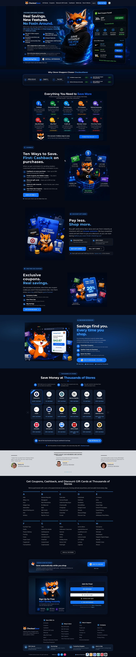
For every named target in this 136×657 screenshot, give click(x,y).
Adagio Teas (26, 505)
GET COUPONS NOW (31, 309)
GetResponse (45, 532)
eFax (97, 500)
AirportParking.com (28, 510)
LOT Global (81, 539)
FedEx (25, 529)
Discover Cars (81, 515)
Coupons (51, 3)
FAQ (80, 625)
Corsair (61, 515)
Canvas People (64, 500)
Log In (94, 3)
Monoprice (99, 526)
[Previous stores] (27, 412)
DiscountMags (82, 512)
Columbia (62, 512)
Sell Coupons (64, 636)
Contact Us (82, 632)
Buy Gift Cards (65, 626)
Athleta (25, 515)
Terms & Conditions (102, 635)
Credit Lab (82, 627)
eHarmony (99, 502)
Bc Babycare (44, 505)
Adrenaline (26, 507)
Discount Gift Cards (61, 3)
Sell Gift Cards (65, 629)
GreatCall (43, 539)
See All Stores (93, 440)
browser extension (90, 231)
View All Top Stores (68, 552)
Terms (93, 605)
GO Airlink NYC (45, 537)
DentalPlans (81, 505)
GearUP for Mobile (46, 529)
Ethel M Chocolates (101, 507)
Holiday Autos (63, 539)
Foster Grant (26, 539)
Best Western (45, 512)
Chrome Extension (84, 640)
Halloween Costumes (66, 529)
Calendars (62, 497)
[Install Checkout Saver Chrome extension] (109, 3)
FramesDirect (27, 544)
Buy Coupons (64, 631)
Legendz (80, 544)
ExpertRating (100, 510)
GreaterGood (45, 542)
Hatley (61, 534)
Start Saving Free (30, 59)
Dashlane (80, 500)
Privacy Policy (98, 605)
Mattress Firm (100, 529)
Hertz (61, 537)
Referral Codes (31, 31)
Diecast (80, 510)
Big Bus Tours (45, 515)
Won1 (44, 637)
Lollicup (80, 534)
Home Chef (63, 542)
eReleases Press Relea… (102, 515)
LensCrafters (81, 526)
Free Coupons (48, 29)
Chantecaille (63, 505)
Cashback (72, 3)
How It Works (100, 630)
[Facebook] (58, 654)
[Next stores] (108, 412)
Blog (80, 637)
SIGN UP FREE (30, 195)
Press (80, 635)
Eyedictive (99, 512)
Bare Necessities (46, 502)
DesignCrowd (82, 507)
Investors (99, 632)
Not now (96, 568)
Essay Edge (99, 505)
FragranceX (26, 542)
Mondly (98, 539)
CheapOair (63, 507)
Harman (62, 532)
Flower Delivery (27, 532)
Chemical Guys (64, 510)
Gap (42, 526)
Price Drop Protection (49, 642)
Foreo (24, 537)
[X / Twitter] (61, 654)
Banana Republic (46, 497)
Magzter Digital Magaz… (102, 537)
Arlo (24, 512)
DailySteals (81, 497)
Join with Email (87, 589)
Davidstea (80, 502)
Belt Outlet (44, 510)
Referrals (78, 3)
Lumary (80, 542)
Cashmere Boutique (65, 502)
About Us (99, 627)
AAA (24, 497)
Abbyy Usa (26, 500)
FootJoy (25, 534)
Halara (61, 526)
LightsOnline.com (83, 529)
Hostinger (62, 544)
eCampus (99, 497)
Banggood (44, 500)
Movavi (98, 544)
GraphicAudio (45, 544)
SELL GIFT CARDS (94, 248)
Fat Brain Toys (27, 526)
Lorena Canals (82, 537)
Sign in (92, 607)
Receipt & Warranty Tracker (50, 640)
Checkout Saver (84, 445)
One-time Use (35, 29)
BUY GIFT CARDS (76, 248)
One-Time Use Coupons (67, 638)
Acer (24, 502)
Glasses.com (44, 534)
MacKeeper (99, 534)
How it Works (86, 3)
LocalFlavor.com (82, 532)
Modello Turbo (100, 542)
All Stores (45, 3)
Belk (42, 507)
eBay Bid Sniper (47, 635)
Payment (81, 630)
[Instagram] (65, 654)
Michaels (98, 532)
